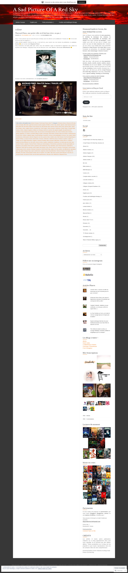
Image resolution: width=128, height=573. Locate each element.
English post (33, 22)
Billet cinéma (86, 166)
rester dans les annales (26, 147)
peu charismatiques (45, 144)
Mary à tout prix (50, 140)
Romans (85, 223)
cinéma (18, 130)
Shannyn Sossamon (36, 149)
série (47, 147)
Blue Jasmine (51, 126)
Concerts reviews (87, 179)
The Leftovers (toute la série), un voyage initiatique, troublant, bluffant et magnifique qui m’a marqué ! (100, 330)
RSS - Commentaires (88, 419)
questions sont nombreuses (40, 145)
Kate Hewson (60, 137)
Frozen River (19, 135)
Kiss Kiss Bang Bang (69, 137)
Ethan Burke (52, 133)
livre (21, 140)
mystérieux (56, 142)
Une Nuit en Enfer (28, 154)
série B (50, 147)
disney (17, 133)
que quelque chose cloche (27, 145)
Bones (56, 126)
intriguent (35, 137)
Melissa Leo (27, 142)
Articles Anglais (87, 153)
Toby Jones (53, 152)
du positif (33, 133)
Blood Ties (38, 126)
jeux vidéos (86, 203)
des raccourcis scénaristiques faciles (46, 131)
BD (84, 163)
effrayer (37, 133)
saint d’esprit (36, 147)
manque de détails (41, 140)
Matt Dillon (56, 140)
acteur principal (19, 124)
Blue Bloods (45, 126)
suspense (43, 151)
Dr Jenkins (27, 133)
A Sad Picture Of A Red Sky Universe (92, 143)
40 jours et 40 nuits (70, 123)
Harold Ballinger (39, 135)
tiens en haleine (40, 152)
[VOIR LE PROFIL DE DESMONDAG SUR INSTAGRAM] (84, 130)
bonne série (61, 126)
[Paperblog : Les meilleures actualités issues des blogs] (87, 280)
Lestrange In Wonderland (90, 346)
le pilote (65, 138)
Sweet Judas (86, 343)
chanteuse (57, 128)
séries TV (55, 147)
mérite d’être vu (63, 140)
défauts (35, 130)
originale (26, 144)
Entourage (45, 133)
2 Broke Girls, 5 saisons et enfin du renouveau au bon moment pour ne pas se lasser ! (99, 291)
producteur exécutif (61, 144)
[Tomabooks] (89, 362)
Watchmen (56, 154)
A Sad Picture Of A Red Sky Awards (92, 139)
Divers (84, 189)
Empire (41, 133)
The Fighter (68, 151)
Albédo (85, 341)
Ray (49, 145)
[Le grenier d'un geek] (104, 376)
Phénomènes (53, 144)
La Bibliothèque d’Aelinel (89, 344)
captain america (29, 128)
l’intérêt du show (53, 138)
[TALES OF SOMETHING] (104, 390)
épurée (62, 124)
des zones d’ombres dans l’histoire (64, 131)
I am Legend (69, 135)
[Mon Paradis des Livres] (89, 376)
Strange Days (27, 151)
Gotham (25, 135)
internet (31, 137)
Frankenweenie (72, 133)
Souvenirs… (86, 229)
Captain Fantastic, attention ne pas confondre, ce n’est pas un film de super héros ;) (99, 307)
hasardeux (45, 135)
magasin (35, 140)
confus (21, 130)
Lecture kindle (86, 206)
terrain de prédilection (51, 151)
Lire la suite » (18, 118)
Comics (85, 173)
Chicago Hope (71, 128)
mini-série (32, 142)
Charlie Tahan (64, 128)
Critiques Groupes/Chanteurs (90, 186)
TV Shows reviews (87, 233)
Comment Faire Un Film (89, 531)
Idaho (74, 135)
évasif (66, 124)
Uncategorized (86, 236)
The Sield (23, 152)
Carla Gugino (44, 128)
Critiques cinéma (87, 183)
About (84, 146)
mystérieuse (50, 142)
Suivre (86, 102)
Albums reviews (87, 149)
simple (52, 149)
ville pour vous (49, 154)
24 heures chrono (62, 123)
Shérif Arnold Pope (45, 149)
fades (60, 133)
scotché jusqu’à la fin (21, 149)
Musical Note (86, 213)
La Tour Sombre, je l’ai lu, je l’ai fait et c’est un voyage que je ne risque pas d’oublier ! (100, 315)
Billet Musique (86, 169)
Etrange (57, 133)
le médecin (60, 138)
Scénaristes (65, 147)
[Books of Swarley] (89, 390)
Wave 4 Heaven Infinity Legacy (91, 239)
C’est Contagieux (87, 348)
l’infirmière (46, 138)
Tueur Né (69, 152)
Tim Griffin (47, 152)
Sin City (56, 149)
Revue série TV (49, 123)
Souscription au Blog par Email (93, 88)
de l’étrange (40, 130)
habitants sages (30, 135)
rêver (57, 145)
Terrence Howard (61, 151)
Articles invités (86, 159)
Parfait (38, 144)
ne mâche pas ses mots (65, 142)
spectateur (73, 149)
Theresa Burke (29, 152)
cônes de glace (51, 128)
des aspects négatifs (57, 130)
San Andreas (42, 147)
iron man (40, 137)
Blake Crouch (32, 126)
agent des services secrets (35, 124)
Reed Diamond (62, 145)
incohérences (19, 137)
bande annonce (71, 124)
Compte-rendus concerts (89, 176)
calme (23, 128)
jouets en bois (46, 137)
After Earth (26, 124)
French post (42, 123)
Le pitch (69, 138)
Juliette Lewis (53, 137)
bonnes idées (68, 126)
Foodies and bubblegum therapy (68, 22)
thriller (34, 152)
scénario (60, 147)
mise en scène (39, 142)
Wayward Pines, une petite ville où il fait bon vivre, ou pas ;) (38, 33)
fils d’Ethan (65, 133)
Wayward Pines (63, 154)
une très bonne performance (39, 154)
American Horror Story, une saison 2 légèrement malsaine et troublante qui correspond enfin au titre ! (99, 299)
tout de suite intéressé (61, 152)
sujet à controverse (35, 151)
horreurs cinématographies (55, 135)
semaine (28, 149)
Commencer (82, 2)
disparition (22, 133)
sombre (60, 149)
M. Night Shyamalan (27, 140)
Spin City (18, 151)
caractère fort (37, 128)
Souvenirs (85, 226)
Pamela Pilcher (32, 144)
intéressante (26, 137)
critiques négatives (28, 130)
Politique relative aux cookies (45, 568)
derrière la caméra (47, 130)
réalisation (52, 145)
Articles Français (20, 22)
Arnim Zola (53, 124)
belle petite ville (19, 126)
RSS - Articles (86, 415)
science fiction (71, 147)
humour (64, 135)
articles (58, 124)
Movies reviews (87, 209)
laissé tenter (35, 138)
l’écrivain (41, 138)
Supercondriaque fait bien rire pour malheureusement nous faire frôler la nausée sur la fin (99, 322)
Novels (85, 216)
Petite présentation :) (48, 22)
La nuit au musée (28, 138)
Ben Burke (26, 126)
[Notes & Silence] (104, 362)
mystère (45, 142)
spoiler (22, 151)
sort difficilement (66, 149)
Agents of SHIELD (46, 124)
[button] (97, 443)
